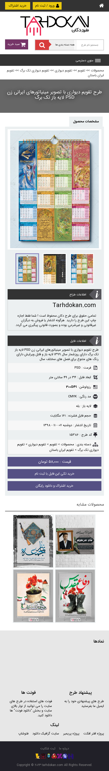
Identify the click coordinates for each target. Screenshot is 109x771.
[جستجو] (42, 45)
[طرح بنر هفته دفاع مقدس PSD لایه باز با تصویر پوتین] (75, 596)
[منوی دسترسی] (97, 61)
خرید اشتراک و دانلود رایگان (54, 485)
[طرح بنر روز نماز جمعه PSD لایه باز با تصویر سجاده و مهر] (33, 541)
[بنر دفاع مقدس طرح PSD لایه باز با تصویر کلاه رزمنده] (33, 596)
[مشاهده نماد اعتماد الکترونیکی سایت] (66, 666)
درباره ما (64, 748)
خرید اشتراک (17, 5)
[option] (54, 189)
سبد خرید (14, 44)
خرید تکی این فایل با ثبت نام (54, 473)
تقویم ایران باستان (61, 450)
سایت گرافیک (50, 733)
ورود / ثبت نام (45, 5)
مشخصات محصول (86, 121)
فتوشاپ (23, 733)
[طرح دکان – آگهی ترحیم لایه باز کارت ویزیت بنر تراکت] (54, 25)
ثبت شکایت (48, 748)
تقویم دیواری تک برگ (34, 70)
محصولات (97, 70)
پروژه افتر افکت (93, 733)
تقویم (81, 70)
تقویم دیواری (63, 70)
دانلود (36, 733)
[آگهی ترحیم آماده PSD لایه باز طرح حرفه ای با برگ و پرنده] (75, 541)
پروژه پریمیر (70, 733)
